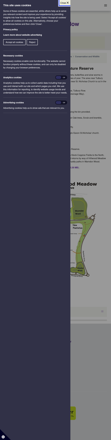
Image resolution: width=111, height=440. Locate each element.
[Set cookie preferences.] (5, 434)
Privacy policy (10, 29)
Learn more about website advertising (22, 34)
